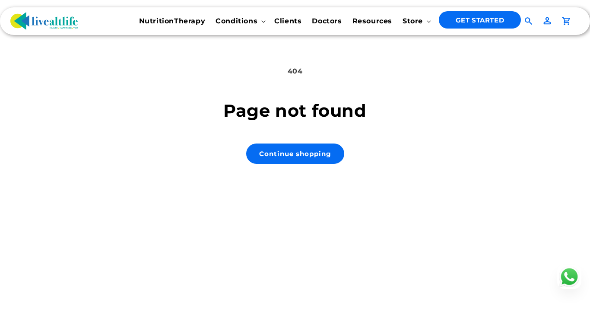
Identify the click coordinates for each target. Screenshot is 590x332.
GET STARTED (480, 20)
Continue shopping (295, 154)
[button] (239, 21)
